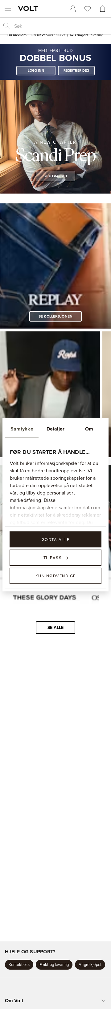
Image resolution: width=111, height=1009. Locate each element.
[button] (19, 965)
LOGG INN (36, 70)
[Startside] (29, 8)
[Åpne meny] (7, 9)
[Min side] (72, 8)
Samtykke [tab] (21, 428)
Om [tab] (89, 428)
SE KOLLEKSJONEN (55, 315)
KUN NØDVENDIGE (55, 576)
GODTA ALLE (56, 539)
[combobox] (60, 26)
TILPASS (52, 557)
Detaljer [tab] (55, 428)
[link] (72, 8)
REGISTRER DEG (76, 70)
